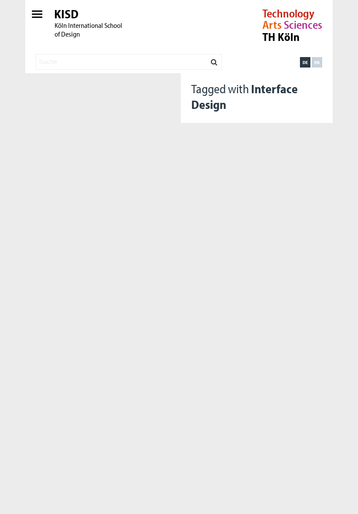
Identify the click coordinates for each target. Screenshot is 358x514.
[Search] (214, 60)
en (317, 62)
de (305, 62)
